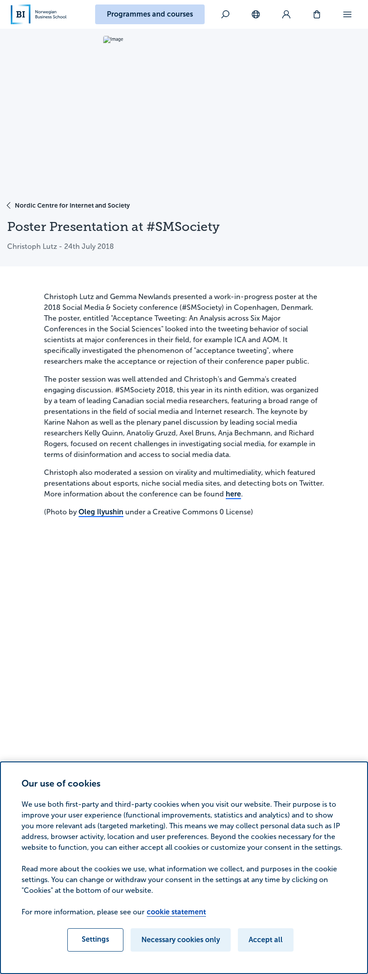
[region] (184, 867)
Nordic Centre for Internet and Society (72, 205)
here (233, 494)
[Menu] (347, 14)
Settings (95, 939)
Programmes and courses (150, 14)
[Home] (38, 14)
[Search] (225, 14)
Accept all (266, 940)
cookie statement (176, 912)
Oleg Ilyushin (101, 512)
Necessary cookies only (180, 940)
